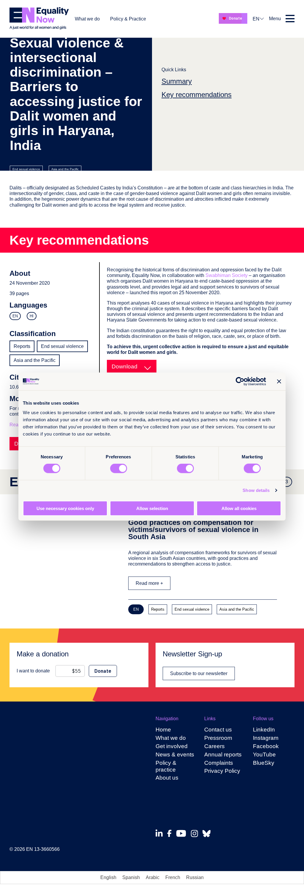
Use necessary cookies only (65, 508)
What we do (87, 18)
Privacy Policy (222, 771)
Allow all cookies (238, 508)
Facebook (266, 746)
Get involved (172, 746)
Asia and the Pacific (65, 169)
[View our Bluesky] (208, 833)
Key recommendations (197, 95)
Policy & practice (166, 766)
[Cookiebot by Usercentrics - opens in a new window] (240, 381)
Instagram (265, 738)
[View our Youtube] (182, 833)
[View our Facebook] (171, 833)
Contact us (218, 729)
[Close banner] (279, 381)
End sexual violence (26, 169)
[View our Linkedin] (161, 833)
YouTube (264, 754)
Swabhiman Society (226, 275)
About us (167, 778)
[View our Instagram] (196, 833)
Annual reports (223, 754)
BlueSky (263, 763)
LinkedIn (264, 729)
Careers (214, 746)
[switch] (118, 468)
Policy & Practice (128, 18)
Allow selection (152, 508)
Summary (177, 81)
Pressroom (218, 738)
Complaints (218, 763)
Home (163, 729)
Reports (22, 346)
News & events (175, 754)
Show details (256, 490)
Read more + (149, 583)
